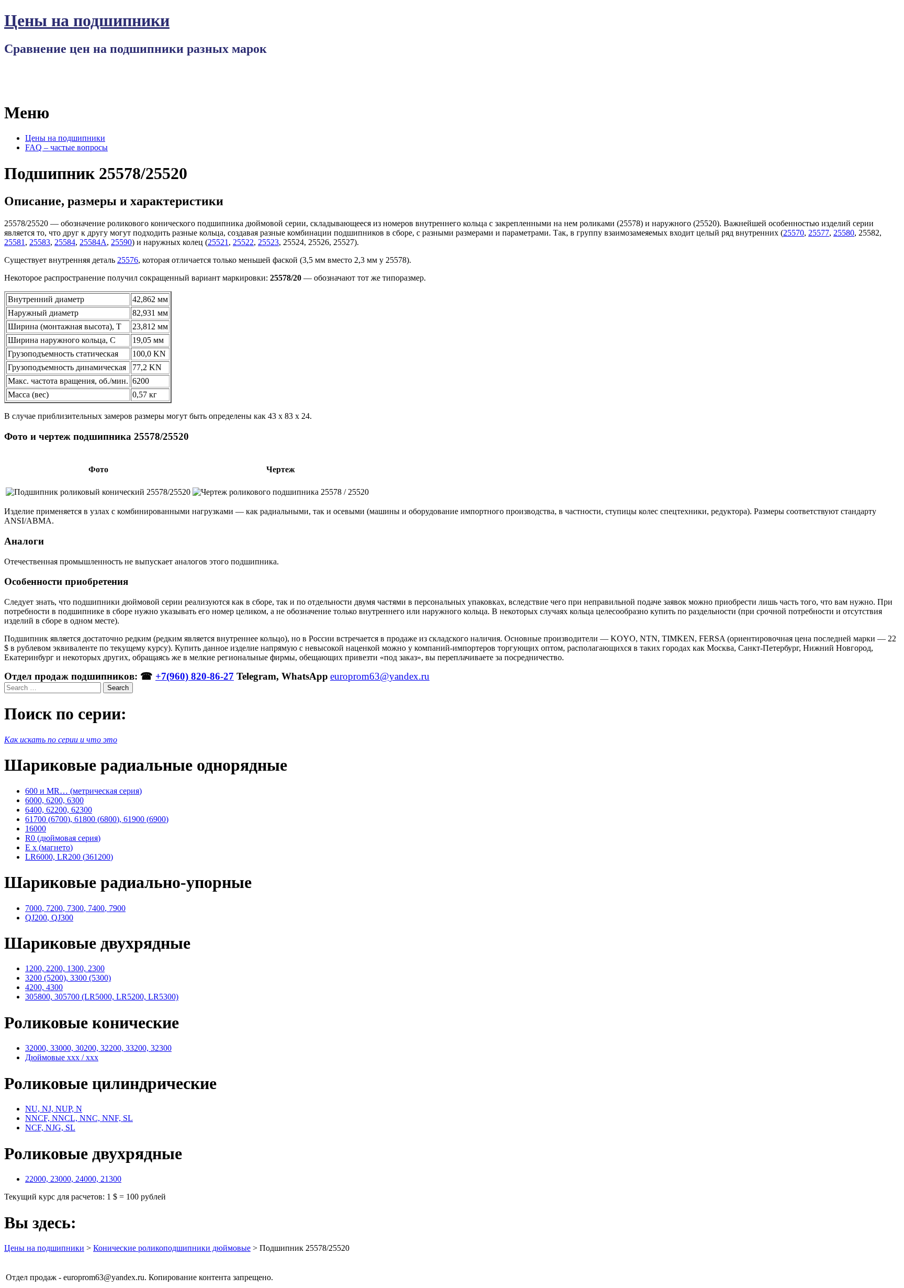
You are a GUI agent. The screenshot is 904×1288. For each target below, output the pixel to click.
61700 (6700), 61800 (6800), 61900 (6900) (96, 819)
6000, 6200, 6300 (54, 800)
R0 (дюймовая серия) (62, 838)
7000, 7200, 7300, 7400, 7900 (75, 908)
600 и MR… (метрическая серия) (83, 790)
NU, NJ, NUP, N (53, 1108)
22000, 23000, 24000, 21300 (73, 1178)
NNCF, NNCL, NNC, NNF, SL (79, 1118)
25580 (843, 232)
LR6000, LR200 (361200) (69, 856)
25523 (268, 242)
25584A (93, 242)
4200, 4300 (44, 987)
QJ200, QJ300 (49, 917)
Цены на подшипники (87, 20)
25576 (127, 260)
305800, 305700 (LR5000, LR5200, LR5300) (101, 996)
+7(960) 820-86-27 (194, 676)
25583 (39, 242)
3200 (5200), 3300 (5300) (68, 977)
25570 (793, 232)
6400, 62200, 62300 (58, 809)
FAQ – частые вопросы (66, 147)
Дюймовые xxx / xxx (61, 1057)
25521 (218, 242)
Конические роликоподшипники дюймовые (172, 1247)
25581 (14, 242)
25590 (121, 242)
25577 (818, 232)
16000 (35, 828)
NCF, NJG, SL (50, 1127)
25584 (64, 242)
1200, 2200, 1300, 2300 (65, 968)
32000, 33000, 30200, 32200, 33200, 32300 (98, 1047)
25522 (243, 242)
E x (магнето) (49, 847)
